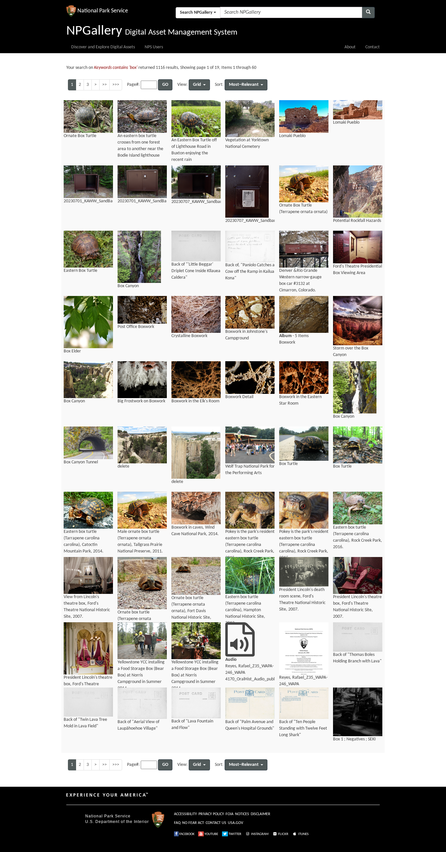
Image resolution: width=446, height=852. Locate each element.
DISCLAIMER (260, 814)
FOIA (229, 814)
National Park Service (108, 816)
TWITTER (234, 834)
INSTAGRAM (259, 834)
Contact (372, 47)
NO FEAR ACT (193, 823)
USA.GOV (235, 823)
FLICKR (283, 834)
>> (104, 84)
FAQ (177, 823)
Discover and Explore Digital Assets (103, 47)
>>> (115, 84)
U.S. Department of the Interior (117, 821)
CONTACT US (216, 823)
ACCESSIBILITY (185, 814)
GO (165, 84)
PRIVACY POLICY (211, 814)
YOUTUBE (211, 834)
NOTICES (242, 814)
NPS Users (154, 47)
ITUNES (303, 834)
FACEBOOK (187, 834)
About (350, 47)
